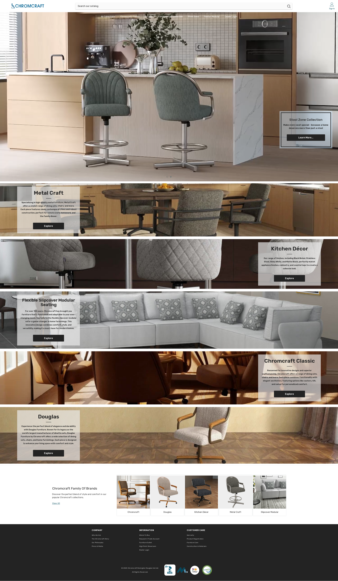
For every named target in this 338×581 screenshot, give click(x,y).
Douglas (167, 512)
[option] (169, 96)
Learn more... (305, 137)
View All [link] (56, 503)
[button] (37, 96)
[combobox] (180, 6)
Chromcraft (133, 512)
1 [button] (167, 177)
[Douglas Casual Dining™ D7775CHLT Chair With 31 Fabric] (167, 492)
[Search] (183, 6)
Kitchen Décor (201, 512)
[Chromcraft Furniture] (169, 209)
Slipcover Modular (269, 512)
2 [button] (171, 177)
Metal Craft (235, 512)
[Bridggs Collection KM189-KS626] (235, 492)
